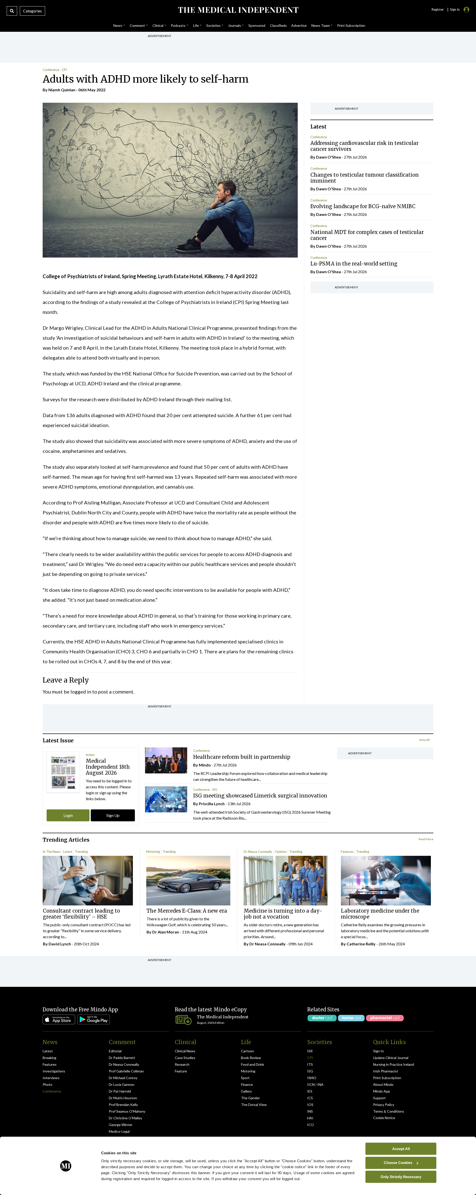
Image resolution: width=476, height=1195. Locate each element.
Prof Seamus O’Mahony (127, 1111)
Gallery (246, 1091)
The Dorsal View (254, 1104)
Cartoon (247, 1051)
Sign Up (112, 815)
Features (347, 852)
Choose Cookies (398, 1163)
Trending (81, 852)
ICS (310, 1098)
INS (310, 1111)
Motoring (153, 852)
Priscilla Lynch (212, 803)
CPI (64, 70)
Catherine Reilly (361, 943)
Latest (67, 852)
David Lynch (60, 943)
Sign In (378, 1051)
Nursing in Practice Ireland (393, 1064)
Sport (245, 1078)
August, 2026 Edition (210, 1023)
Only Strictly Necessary (401, 1176)
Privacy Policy (383, 1104)
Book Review (251, 1058)
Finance (247, 1084)
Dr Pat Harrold (120, 1091)
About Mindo (383, 1084)
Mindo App (381, 1091)
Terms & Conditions (388, 1111)
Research (182, 1064)
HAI (310, 1118)
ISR (310, 1051)
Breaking (49, 1058)
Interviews (51, 1078)
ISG (214, 790)
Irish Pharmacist (385, 1071)
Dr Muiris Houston (123, 1098)
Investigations (54, 1071)
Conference (51, 70)
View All (424, 740)
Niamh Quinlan (61, 89)
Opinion (281, 852)
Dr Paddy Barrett (122, 1058)
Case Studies (185, 1058)
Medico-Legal (119, 1131)
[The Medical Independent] (238, 10)
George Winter (120, 1125)
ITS (310, 1064)
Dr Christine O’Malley (125, 1118)
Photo (47, 1084)
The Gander (250, 1098)
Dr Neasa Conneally (258, 852)
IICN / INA (315, 1084)
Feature (181, 1071)
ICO (310, 1125)
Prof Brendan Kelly (123, 1104)
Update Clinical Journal (390, 1058)
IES (309, 1091)
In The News (51, 852)
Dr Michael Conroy (123, 1078)
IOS (310, 1104)
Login (68, 815)
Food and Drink (252, 1064)
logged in (80, 692)
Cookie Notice (384, 1118)
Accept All (401, 1148)
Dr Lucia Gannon (121, 1084)
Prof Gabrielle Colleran (126, 1071)
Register (437, 9)
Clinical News (185, 1051)
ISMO (311, 1078)
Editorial (115, 1051)
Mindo (205, 765)
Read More (426, 839)
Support (379, 1098)
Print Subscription (387, 1078)
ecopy (90, 755)
